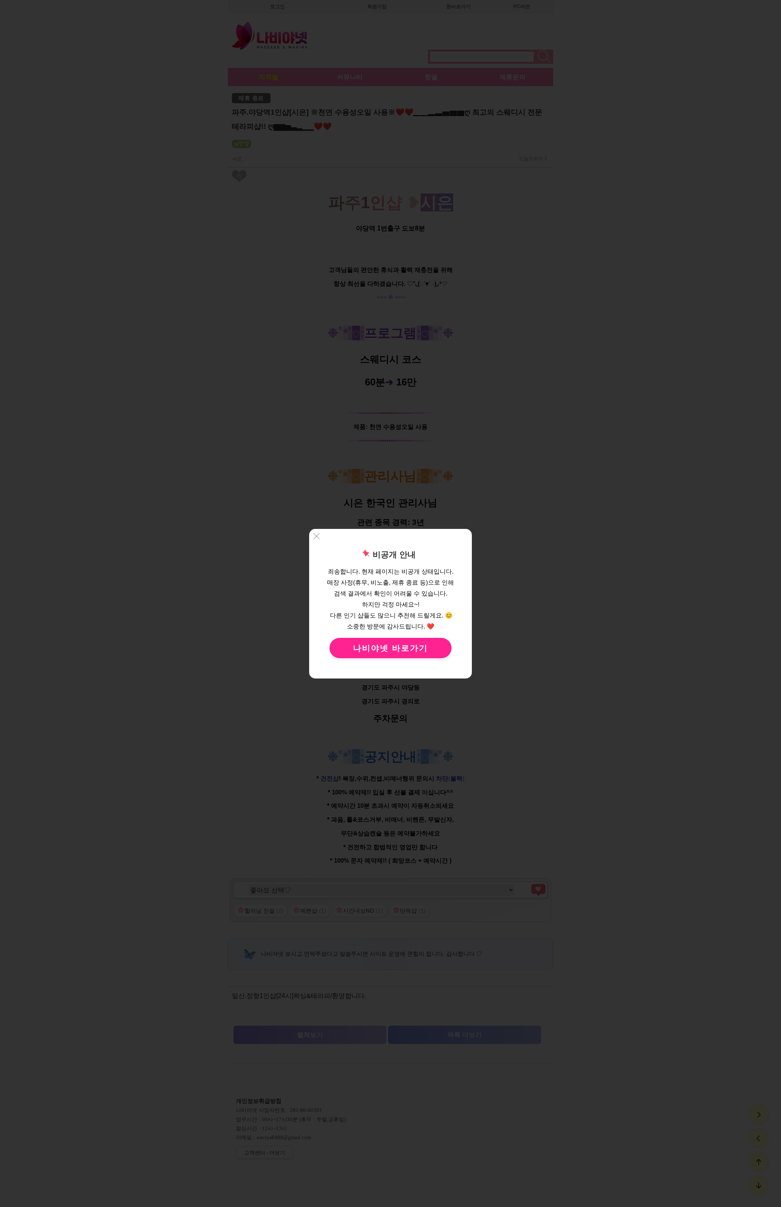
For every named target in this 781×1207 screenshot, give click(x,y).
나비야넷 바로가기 (390, 648)
